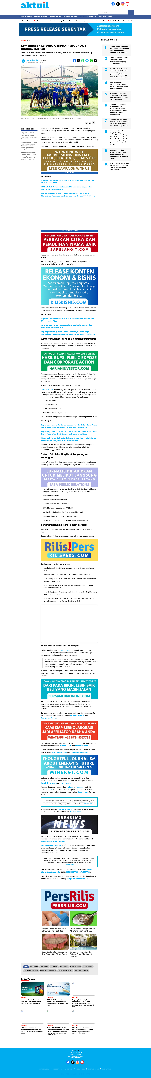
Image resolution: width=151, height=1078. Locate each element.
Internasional (91, 17)
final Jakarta (44, 967)
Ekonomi (44, 17)
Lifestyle (66, 17)
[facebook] (113, 5)
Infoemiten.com (77, 715)
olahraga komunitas (31, 971)
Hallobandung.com (79, 752)
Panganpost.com (48, 718)
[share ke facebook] (75, 61)
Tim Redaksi (68, 1069)
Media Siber (80, 1069)
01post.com (66, 783)
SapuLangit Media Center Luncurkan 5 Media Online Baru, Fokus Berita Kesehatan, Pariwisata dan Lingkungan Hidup (69, 426)
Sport (82, 17)
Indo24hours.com (49, 783)
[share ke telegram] (87, 61)
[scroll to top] (144, 1075)
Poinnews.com (81, 745)
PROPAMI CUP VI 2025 (65, 971)
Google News (83, 792)
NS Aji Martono (64, 650)
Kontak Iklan (93, 1069)
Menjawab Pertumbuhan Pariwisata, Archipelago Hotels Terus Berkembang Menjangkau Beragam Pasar (68, 439)
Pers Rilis (102, 17)
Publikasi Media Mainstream (53, 841)
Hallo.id (70, 787)
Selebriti (74, 17)
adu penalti (34, 967)
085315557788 (72, 872)
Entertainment (55, 17)
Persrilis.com (75, 812)
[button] (86, 123)
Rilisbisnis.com (47, 389)
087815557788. (69, 864)
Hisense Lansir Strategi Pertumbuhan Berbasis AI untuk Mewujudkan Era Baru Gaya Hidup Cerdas (119, 123)
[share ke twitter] (79, 61)
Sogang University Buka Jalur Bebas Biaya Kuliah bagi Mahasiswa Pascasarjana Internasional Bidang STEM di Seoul (68, 194)
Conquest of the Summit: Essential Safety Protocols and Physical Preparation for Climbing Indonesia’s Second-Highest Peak (119, 109)
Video (110, 17)
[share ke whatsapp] (83, 61)
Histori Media (44, 1069)
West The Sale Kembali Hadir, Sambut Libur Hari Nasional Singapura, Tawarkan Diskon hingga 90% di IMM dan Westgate (119, 73)
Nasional (29, 17)
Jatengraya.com (59, 752)
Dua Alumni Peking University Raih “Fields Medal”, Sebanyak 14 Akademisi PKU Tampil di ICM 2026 (119, 154)
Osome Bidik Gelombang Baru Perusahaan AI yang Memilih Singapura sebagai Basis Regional (119, 49)
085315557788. (89, 804)
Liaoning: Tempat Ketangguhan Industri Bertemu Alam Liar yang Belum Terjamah (119, 85)
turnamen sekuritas (81, 971)
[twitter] (118, 5)
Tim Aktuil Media (32, 60)
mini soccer (64, 967)
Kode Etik (56, 1069)
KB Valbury (54, 967)
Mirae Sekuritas (75, 967)
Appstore (48, 789)
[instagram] (123, 5)
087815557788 (84, 872)
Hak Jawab (106, 1069)
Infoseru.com (65, 745)
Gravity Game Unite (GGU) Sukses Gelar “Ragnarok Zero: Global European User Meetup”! (119, 166)
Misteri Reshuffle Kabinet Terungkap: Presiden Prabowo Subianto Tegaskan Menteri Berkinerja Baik (66, 21)
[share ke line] (92, 61)
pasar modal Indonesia (48, 971)
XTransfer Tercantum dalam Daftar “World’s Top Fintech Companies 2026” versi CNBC (119, 96)
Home (22, 17)
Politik (37, 17)
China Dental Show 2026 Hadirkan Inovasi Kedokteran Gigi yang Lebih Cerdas (119, 61)
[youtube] (128, 5)
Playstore (79, 787)
